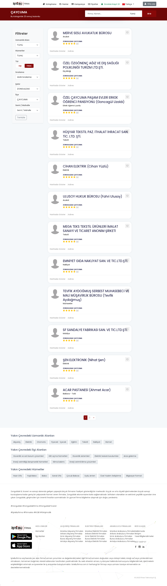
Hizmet (108, 442)
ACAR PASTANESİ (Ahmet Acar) (87, 390)
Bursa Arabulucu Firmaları (121, 539)
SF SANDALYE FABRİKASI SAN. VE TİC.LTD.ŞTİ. (95, 330)
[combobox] (27, 44)
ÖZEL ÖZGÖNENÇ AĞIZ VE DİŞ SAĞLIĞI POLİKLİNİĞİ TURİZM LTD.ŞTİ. (91, 65)
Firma (29, 66)
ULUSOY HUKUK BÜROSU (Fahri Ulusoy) (92, 196)
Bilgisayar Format (134, 475)
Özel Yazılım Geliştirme (110, 475)
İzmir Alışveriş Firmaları (70, 536)
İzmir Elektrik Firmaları (94, 536)
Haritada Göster (58, 51)
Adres (71, 51)
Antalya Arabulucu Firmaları (121, 541)
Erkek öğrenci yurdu (72, 105)
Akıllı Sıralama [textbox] (24, 77)
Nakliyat (66, 264)
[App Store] (21, 545)
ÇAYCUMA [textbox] (22, 99)
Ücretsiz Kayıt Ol (112, 4)
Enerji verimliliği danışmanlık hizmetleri (30, 462)
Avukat (66, 36)
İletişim (138, 533)
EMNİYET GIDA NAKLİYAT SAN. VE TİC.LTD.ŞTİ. (95, 261)
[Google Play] (21, 536)
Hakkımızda (140, 531)
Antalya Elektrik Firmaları (96, 541)
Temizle (21, 117)
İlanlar (65, 4)
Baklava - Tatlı (69, 393)
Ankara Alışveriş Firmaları (71, 533)
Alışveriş (16, 442)
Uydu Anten (90, 475)
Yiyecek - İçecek (58, 442)
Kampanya (79, 4)
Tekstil (66, 140)
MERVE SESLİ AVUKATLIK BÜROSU (87, 33)
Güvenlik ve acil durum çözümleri (28, 456)
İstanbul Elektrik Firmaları (96, 531)
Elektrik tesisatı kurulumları (106, 456)
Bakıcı (44, 475)
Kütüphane (50, 4)
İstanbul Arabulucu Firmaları (121, 531)
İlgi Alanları (40, 536)
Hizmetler (39, 531)
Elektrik (66, 170)
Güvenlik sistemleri (81, 456)
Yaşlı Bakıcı (32, 475)
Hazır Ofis (17, 475)
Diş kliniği (67, 71)
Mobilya (66, 333)
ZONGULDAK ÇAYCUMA (72, 41)
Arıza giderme (130, 456)
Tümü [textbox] (20, 44)
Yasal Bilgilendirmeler (144, 536)
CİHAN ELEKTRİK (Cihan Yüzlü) (85, 166)
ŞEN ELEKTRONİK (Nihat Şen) (84, 360)
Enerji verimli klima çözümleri (83, 462)
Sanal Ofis (56, 475)
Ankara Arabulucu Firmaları (121, 533)
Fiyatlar (94, 4)
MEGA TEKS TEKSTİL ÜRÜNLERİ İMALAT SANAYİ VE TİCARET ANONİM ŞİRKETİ (90, 228)
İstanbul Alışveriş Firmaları (71, 531)
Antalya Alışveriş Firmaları (71, 541)
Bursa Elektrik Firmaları (95, 539)
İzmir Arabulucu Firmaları (121, 536)
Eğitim (74, 442)
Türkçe (128, 4)
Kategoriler (40, 533)
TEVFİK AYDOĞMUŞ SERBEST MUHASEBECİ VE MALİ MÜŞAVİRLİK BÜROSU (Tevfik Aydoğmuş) (96, 295)
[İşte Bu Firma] (21, 3)
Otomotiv (41, 442)
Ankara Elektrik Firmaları (95, 533)
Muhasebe (67, 303)
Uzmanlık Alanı (22, 40)
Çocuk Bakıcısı (73, 475)
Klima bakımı (58, 462)
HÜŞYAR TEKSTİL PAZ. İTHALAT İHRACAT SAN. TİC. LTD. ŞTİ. (95, 134)
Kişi (20, 66)
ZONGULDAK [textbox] (23, 88)
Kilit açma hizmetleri (58, 456)
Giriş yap (151, 4)
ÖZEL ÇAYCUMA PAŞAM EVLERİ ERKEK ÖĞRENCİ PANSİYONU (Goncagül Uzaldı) (93, 99)
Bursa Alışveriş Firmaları (70, 539)
